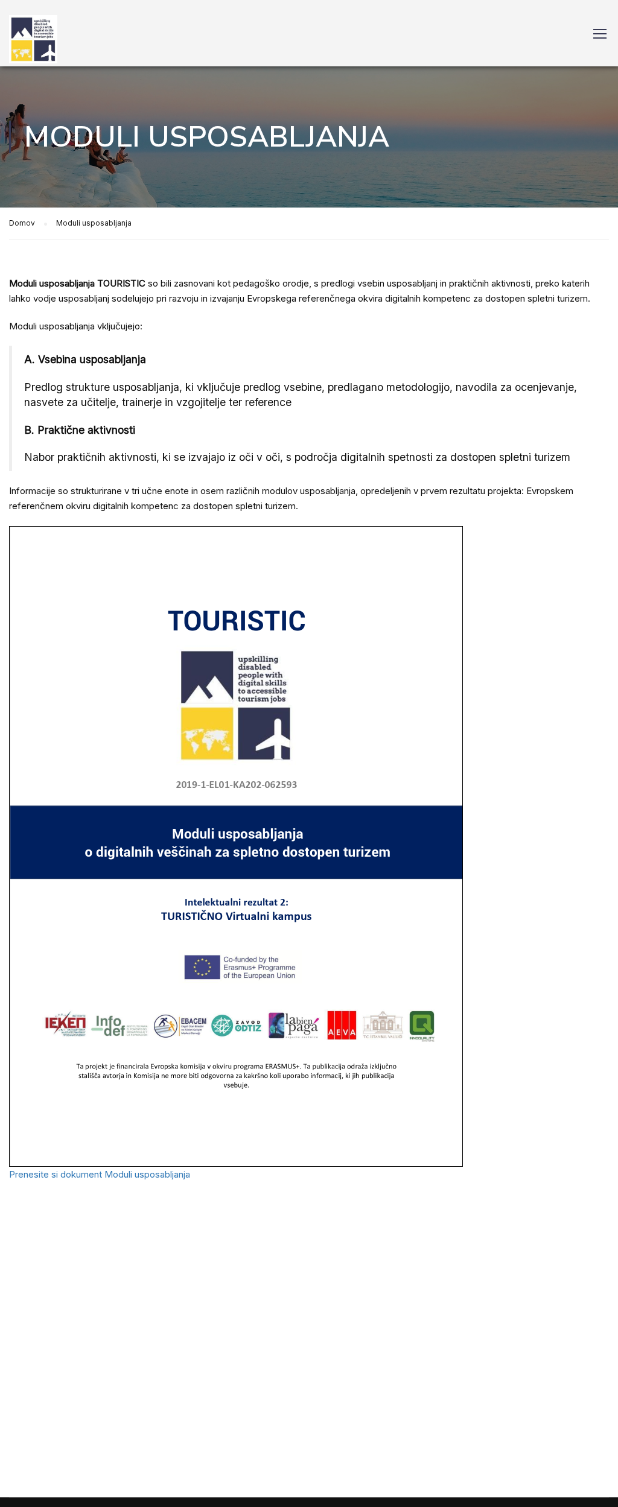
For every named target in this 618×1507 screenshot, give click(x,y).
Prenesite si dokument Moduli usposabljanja (99, 1174)
